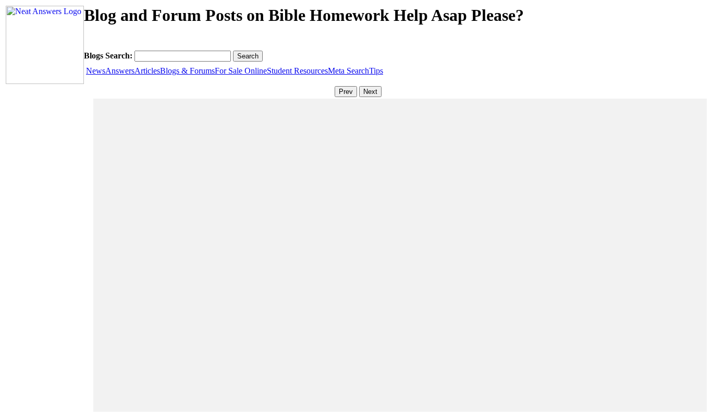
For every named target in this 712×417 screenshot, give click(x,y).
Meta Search (348, 70)
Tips (376, 70)
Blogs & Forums (187, 70)
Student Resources (297, 70)
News (95, 70)
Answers (119, 70)
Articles (147, 70)
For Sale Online (241, 70)
